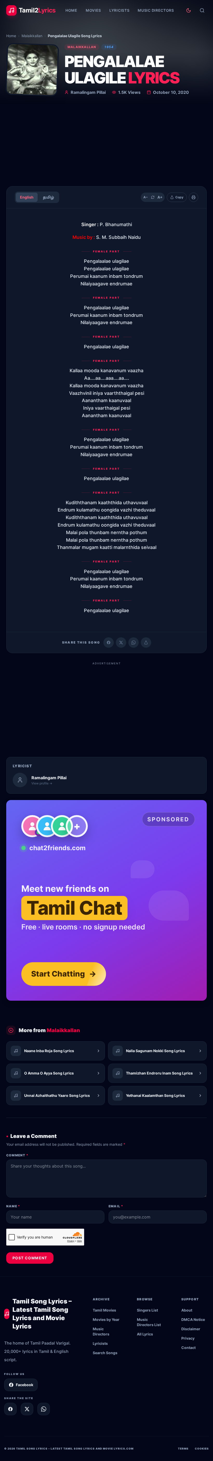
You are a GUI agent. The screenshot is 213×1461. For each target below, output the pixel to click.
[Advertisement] (106, 143)
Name (13, 1206)
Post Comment (29, 1258)
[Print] (193, 197)
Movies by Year (106, 1319)
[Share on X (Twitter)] (121, 642)
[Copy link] (146, 642)
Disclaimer (190, 1329)
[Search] (202, 10)
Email (116, 1206)
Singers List (147, 1310)
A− (145, 197)
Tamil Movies (104, 1310)
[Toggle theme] (188, 10)
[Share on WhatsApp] (133, 642)
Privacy (188, 1338)
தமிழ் (48, 197)
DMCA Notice (193, 1319)
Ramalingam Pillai (88, 92)
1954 (109, 47)
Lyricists (119, 10)
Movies (93, 10)
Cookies (202, 1448)
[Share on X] (27, 1409)
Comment (17, 1155)
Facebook (24, 1385)
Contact (188, 1347)
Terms (183, 1448)
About (186, 1310)
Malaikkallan (32, 36)
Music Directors (156, 10)
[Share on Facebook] (108, 642)
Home (71, 10)
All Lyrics (145, 1334)
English (27, 197)
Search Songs (105, 1353)
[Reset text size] (152, 197)
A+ (160, 197)
